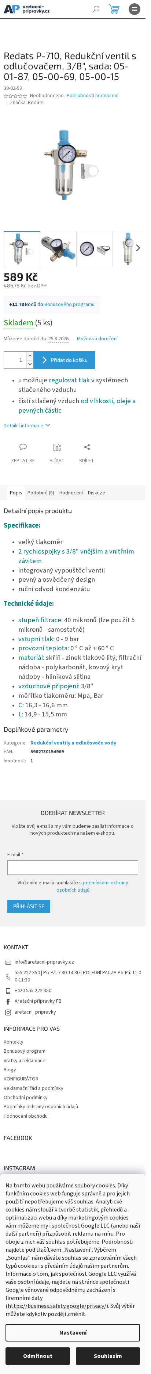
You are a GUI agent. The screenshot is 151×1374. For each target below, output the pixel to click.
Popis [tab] (16, 493)
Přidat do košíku (69, 360)
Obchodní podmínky (26, 1097)
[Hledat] (96, 9)
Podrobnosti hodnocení (92, 95)
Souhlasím (108, 1356)
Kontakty (13, 1042)
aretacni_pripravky (35, 1012)
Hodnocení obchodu (26, 1116)
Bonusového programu (69, 304)
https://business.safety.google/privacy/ (57, 1306)
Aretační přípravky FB (38, 1001)
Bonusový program (24, 1051)
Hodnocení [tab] (71, 493)
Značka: (27, 102)
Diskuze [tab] (96, 493)
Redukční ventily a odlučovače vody (73, 743)
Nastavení (72, 1333)
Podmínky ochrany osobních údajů (41, 1106)
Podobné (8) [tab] (40, 493)
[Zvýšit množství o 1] (29, 356)
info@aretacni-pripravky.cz (44, 962)
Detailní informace (23, 425)
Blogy (10, 1069)
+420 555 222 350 (33, 990)
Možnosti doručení (97, 339)
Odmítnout (37, 1356)
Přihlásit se (28, 906)
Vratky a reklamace (24, 1060)
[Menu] (134, 9)
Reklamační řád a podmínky (33, 1088)
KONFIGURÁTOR (21, 1079)
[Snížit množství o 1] (29, 364)
